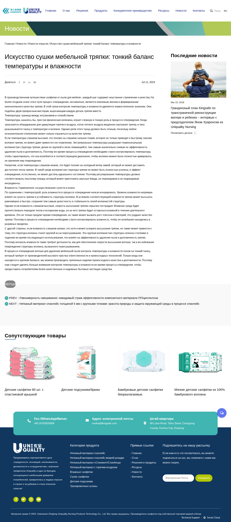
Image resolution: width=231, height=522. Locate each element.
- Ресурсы (136, 467)
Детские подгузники (81, 481)
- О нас (134, 458)
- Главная (136, 453)
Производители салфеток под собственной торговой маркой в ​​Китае (166, 514)
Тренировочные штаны (83, 486)
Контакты (199, 10)
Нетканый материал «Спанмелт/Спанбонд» (95, 462)
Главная (50, 10)
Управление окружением (129, 14)
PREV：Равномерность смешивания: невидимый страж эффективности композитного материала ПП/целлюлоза (83, 298)
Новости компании (187, 16)
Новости (181, 10)
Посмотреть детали (182, 133)
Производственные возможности (125, 16)
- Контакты (136, 476)
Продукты (100, 10)
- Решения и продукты (143, 462)
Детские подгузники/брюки (24, 389)
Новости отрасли (38, 43)
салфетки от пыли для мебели (63, 97)
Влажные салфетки (81, 472)
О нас (66, 10)
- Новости (136, 472)
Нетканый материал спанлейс (87, 453)
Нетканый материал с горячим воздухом (93, 467)
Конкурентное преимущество (133, 10)
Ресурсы (163, 10)
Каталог (164, 16)
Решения (82, 10)
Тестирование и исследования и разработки (128, 15)
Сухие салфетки (79, 476)
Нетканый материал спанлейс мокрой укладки (97, 458)
